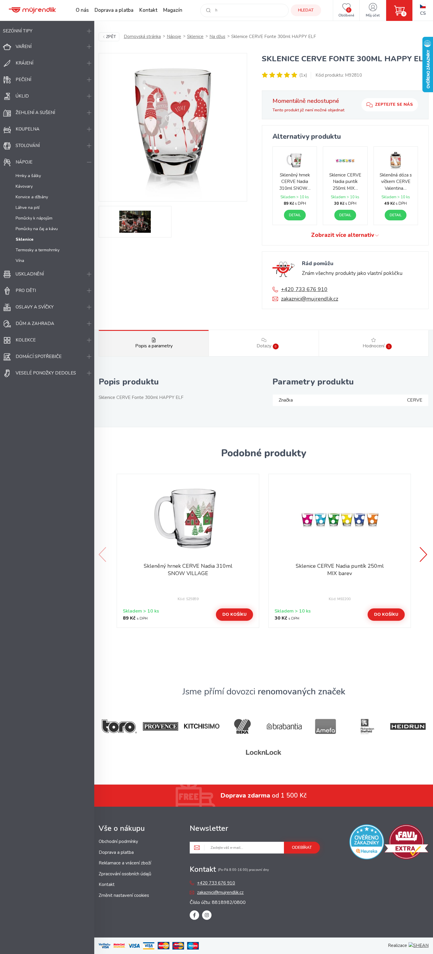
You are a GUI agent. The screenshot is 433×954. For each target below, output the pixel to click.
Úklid (22, 96)
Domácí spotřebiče (39, 356)
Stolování (28, 145)
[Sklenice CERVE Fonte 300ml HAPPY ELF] (173, 127)
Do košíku (234, 614)
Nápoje (24, 162)
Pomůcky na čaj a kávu (37, 229)
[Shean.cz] (419, 945)
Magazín (172, 10)
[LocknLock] (263, 752)
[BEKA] (243, 726)
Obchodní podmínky (118, 841)
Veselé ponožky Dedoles (46, 373)
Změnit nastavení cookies (124, 895)
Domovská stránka (142, 36)
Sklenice (195, 36)
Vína (20, 260)
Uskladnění (30, 274)
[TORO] (119, 726)
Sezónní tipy (17, 31)
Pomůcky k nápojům (34, 218)
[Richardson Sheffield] (366, 726)
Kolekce (26, 340)
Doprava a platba (114, 10)
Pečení (23, 79)
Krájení (24, 63)
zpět (111, 36)
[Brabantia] (284, 726)
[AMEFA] (325, 726)
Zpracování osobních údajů (125, 874)
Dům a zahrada (35, 323)
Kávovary (24, 186)
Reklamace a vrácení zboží (125, 863)
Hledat (306, 10)
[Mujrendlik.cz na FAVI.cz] (406, 842)
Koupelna (27, 129)
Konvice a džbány (32, 197)
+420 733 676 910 (304, 289)
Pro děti (26, 290)
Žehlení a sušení (35, 112)
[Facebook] (194, 915)
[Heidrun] (408, 726)
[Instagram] (206, 915)
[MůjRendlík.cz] (32, 10)
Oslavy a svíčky (35, 307)
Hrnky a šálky (28, 176)
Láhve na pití (27, 207)
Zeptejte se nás (394, 104)
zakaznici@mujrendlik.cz (309, 298)
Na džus (217, 36)
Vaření (24, 46)
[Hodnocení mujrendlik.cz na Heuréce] (366, 842)
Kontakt (148, 10)
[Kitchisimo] (201, 726)
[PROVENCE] (160, 726)
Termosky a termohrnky (38, 250)
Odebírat (302, 847)
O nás (82, 10)
